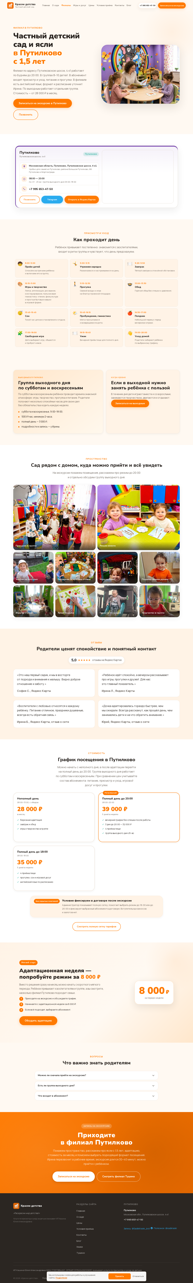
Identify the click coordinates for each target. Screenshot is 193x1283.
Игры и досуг (79, 5)
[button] (54, 517)
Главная (46, 5)
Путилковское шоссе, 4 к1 (32, 156)
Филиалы (66, 5)
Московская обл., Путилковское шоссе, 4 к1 (146, 1214)
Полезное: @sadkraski (165, 1228)
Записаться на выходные (130, 403)
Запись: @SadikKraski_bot (137, 1228)
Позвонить (25, 114)
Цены (91, 5)
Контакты (119, 5)
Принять (119, 1276)
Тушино (80, 1252)
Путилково (130, 1210)
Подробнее (61, 1277)
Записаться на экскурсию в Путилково (42, 103)
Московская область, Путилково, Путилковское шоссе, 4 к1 (63, 165)
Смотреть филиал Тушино (118, 1176)
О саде (55, 5)
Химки (79, 1246)
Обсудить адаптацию (38, 1020)
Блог (129, 5)
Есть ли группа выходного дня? (56, 1085)
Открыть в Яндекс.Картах (82, 199)
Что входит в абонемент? (53, 1096)
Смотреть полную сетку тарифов (96, 926)
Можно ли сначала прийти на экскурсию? (62, 1075)
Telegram (52, 199)
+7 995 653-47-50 (41, 189)
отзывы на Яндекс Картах (107, 660)
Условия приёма (104, 5)
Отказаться (138, 1276)
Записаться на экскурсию (172, 5)
